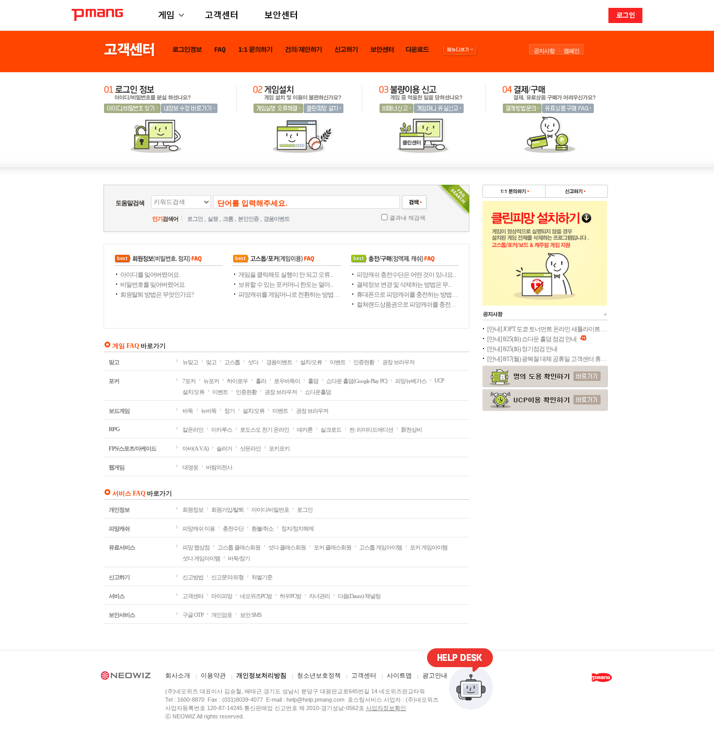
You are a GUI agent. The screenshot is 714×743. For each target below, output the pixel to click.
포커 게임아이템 (428, 547)
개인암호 (221, 615)
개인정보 (119, 509)
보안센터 (281, 14)
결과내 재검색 (407, 218)
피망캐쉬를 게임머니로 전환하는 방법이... (289, 294)
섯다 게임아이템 (201, 558)
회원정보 (192, 509)
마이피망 (221, 596)
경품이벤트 (276, 219)
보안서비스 (122, 615)
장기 (229, 411)
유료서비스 (122, 547)
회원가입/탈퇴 (227, 509)
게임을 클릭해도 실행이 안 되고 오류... (285, 274)
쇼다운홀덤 (318, 392)
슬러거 (224, 448)
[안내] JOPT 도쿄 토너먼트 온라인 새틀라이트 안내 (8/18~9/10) (547, 329)
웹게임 (116, 467)
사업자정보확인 (386, 708)
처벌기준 (261, 577)
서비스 (116, 596)
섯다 (253, 362)
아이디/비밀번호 (270, 509)
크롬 (228, 219)
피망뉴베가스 (411, 381)
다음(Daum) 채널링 (359, 596)
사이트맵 (399, 676)
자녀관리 (319, 596)
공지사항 (544, 51)
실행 (213, 219)
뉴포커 (211, 381)
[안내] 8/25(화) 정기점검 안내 (522, 349)
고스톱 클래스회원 (238, 547)
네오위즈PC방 (256, 596)
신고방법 (192, 577)
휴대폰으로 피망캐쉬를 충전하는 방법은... (407, 294)
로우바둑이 (287, 381)
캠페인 (571, 51)
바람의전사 (219, 467)
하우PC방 (290, 596)
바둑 (187, 411)
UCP (439, 380)
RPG (114, 429)
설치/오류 (311, 362)
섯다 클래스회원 (287, 547)
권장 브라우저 (398, 362)
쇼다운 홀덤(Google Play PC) (356, 381)
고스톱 (232, 362)
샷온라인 (250, 448)
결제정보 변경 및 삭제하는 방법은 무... (403, 284)
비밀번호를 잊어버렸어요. (153, 284)
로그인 (625, 15)
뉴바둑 (208, 411)
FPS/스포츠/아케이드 (132, 448)
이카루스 (221, 429)
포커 (114, 381)
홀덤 (313, 381)
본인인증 (248, 219)
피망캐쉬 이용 (198, 528)
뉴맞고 (190, 362)
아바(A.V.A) (195, 448)
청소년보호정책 (319, 676)
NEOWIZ (126, 677)
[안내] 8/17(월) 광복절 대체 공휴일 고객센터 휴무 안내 (547, 359)
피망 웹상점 (196, 547)
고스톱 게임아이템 (380, 547)
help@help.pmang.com (315, 699)
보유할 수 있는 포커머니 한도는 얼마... (285, 284)
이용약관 (213, 676)
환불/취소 (262, 528)
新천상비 (411, 429)
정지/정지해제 (297, 528)
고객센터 (221, 14)
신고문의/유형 (227, 577)
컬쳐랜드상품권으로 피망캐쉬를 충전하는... (407, 304)
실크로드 (330, 429)
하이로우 (237, 381)
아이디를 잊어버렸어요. (150, 274)
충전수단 (233, 528)
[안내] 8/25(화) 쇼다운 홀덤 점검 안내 (532, 339)
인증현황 (363, 362)
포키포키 (279, 448)
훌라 (261, 381)
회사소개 (177, 676)
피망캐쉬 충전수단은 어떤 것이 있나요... (406, 274)
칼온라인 (192, 429)
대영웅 (190, 467)
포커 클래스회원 (332, 547)
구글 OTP (192, 615)
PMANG (97, 15)
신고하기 (119, 577)
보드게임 (119, 411)
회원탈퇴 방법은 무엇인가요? (156, 294)
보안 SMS (250, 615)
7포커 (188, 381)
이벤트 (338, 362)
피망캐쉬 (119, 528)
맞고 (114, 362)
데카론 (305, 429)
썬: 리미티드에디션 (371, 429)
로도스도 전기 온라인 (264, 429)
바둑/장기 (239, 558)
